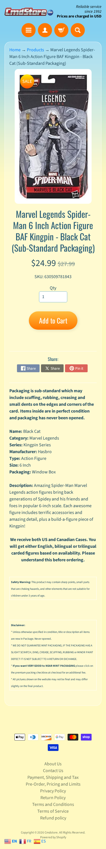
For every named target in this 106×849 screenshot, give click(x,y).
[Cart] (61, 30)
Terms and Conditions (53, 804)
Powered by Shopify (53, 837)
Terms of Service (53, 811)
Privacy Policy (53, 791)
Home (15, 50)
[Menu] (28, 30)
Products (35, 50)
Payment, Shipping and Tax (53, 777)
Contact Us (53, 771)
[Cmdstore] (29, 12)
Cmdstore (51, 832)
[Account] (45, 30)
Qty (53, 288)
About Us (53, 764)
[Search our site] (78, 30)
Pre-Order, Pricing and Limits (53, 784)
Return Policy (53, 798)
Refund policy (53, 818)
